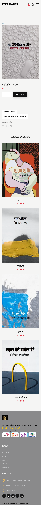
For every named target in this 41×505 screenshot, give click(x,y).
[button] (3, 23)
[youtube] (22, 496)
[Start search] (32, 4)
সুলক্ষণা (20, 332)
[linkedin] (17, 496)
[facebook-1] (4, 496)
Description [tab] (9, 112)
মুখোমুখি (20, 200)
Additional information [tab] (15, 116)
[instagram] (13, 496)
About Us (5, 464)
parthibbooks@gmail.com (15, 485)
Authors (5, 460)
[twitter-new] (8, 496)
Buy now (20, 94)
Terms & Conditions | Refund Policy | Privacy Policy (19, 425)
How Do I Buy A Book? (11, 428)
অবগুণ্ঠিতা (20, 266)
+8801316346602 (13, 490)
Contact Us (6, 467)
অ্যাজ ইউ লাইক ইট (20, 397)
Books (4, 456)
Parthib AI (5, 453)
